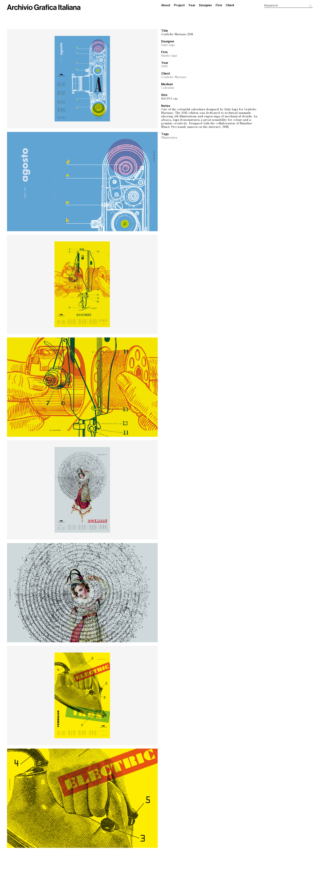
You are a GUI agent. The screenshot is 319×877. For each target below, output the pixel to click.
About (165, 5)
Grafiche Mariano (173, 77)
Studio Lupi (169, 56)
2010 (164, 66)
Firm (219, 5)
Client (230, 5)
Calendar (167, 88)
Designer (205, 5)
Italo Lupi (168, 45)
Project (179, 5)
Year (191, 5)
